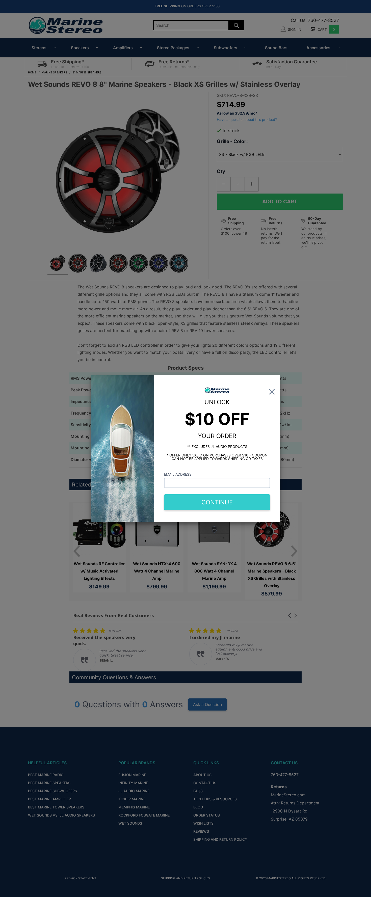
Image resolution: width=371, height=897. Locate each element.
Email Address (178, 474)
